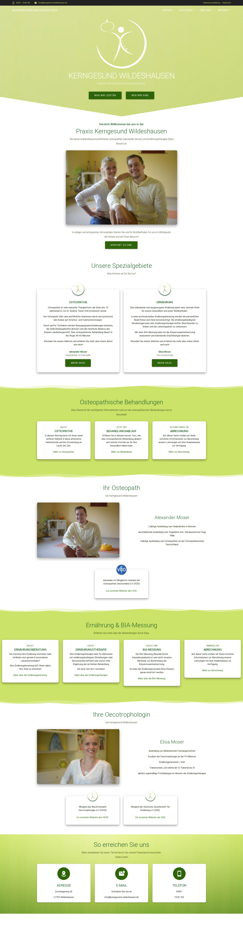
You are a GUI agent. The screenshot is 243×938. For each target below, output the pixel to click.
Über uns (205, 10)
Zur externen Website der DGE (150, 817)
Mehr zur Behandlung (121, 452)
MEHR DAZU (78, 363)
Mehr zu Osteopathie (63, 452)
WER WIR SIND (140, 95)
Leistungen (185, 10)
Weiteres (223, 10)
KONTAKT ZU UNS (121, 245)
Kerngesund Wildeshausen (34, 10)
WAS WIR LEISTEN (105, 95)
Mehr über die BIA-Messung (151, 678)
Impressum (226, 3)
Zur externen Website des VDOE (92, 817)
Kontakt (167, 10)
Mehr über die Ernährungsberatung (30, 675)
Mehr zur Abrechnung (179, 452)
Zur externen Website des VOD (121, 590)
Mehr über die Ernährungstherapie (91, 675)
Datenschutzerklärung (211, 3)
